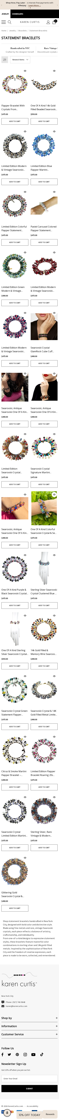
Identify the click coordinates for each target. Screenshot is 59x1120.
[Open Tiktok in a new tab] (42, 1055)
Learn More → (34, 5)
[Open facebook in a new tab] (2, 1055)
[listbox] (20, 59)
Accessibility (32, 1106)
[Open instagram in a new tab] (25, 1055)
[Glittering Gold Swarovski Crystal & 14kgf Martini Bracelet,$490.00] (14, 872)
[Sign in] (48, 22)
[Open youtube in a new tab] (33, 1055)
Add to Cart (14, 121)
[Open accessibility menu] (7, 1113)
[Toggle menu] (3, 22)
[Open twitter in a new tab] (9, 1055)
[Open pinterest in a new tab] (17, 1055)
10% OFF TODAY (29, 1115)
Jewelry (5, 14)
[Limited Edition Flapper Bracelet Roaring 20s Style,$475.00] (44, 750)
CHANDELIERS (17, 14)
